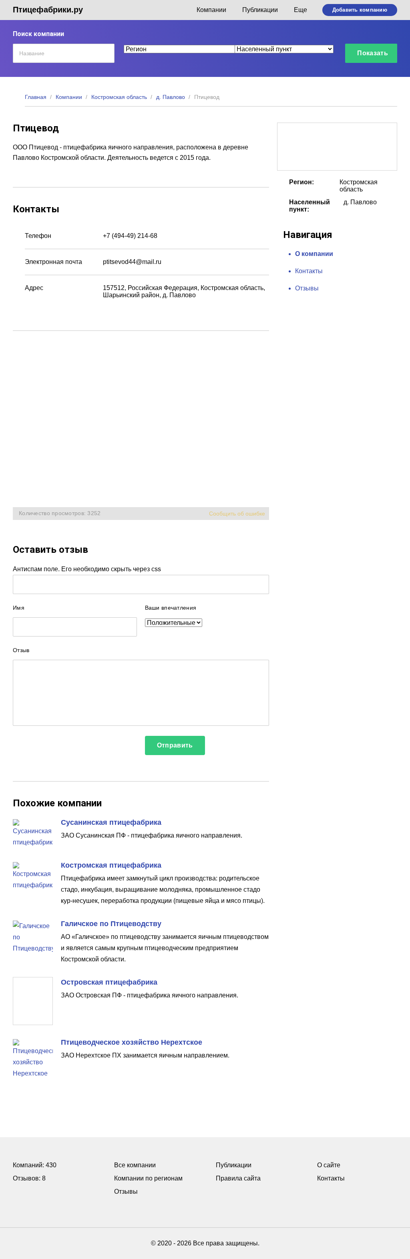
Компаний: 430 (34, 1165)
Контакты (309, 271)
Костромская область (119, 97)
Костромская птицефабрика (111, 865)
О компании (314, 253)
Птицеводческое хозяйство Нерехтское (131, 1042)
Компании (211, 9)
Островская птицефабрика (109, 982)
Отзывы (307, 288)
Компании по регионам (148, 1178)
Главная (35, 97)
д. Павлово (170, 97)
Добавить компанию (359, 10)
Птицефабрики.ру (48, 9)
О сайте (328, 1165)
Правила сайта (238, 1178)
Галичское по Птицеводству (111, 924)
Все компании (135, 1165)
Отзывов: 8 (29, 1178)
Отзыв (21, 650)
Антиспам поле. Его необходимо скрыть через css (87, 569)
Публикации (260, 9)
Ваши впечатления (170, 607)
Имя (18, 607)
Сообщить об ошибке (237, 513)
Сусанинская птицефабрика (111, 822)
